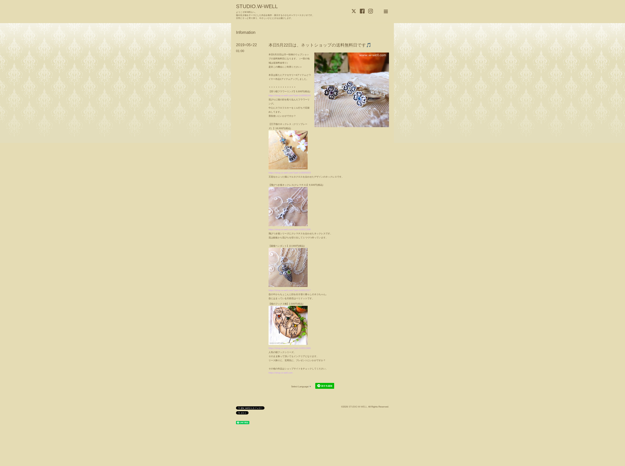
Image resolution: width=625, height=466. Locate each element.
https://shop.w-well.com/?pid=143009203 (290, 172)
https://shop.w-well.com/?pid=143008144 (290, 95)
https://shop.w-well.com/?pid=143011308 (290, 229)
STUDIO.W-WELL (257, 6)
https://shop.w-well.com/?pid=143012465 (290, 348)
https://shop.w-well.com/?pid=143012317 (290, 290)
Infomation (245, 32)
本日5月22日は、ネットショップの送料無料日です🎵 (320, 45)
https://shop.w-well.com (281, 372)
